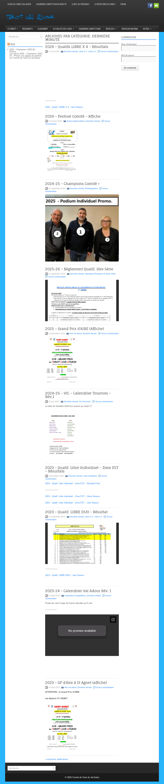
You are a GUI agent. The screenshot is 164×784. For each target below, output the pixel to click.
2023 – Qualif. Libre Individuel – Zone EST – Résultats (81, 469)
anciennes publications (56, 759)
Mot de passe (127, 55)
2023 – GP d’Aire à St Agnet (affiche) (76, 682)
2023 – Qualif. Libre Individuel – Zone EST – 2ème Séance (72, 496)
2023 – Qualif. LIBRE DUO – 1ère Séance (64, 575)
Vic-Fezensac (85, 401)
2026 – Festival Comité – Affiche (73, 116)
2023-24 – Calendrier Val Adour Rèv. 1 (78, 591)
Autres (147, 28)
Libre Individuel (90, 476)
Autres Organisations (76, 121)
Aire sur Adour (76, 333)
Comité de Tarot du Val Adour (85, 777)
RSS (13, 44)
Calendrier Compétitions (90, 28)
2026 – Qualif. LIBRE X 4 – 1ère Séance (64, 107)
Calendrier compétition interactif (51, 4)
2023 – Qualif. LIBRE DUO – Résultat (76, 512)
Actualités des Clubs (63, 28)
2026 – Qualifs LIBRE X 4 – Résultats (76, 46)
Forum (123, 4)
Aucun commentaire (109, 51)
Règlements (27, 28)
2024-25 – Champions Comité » (72, 183)
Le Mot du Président (80, 4)
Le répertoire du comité (104, 4)
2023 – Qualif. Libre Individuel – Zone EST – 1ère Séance (72, 502)
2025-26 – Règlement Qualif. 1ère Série (79, 269)
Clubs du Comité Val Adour (19, 4)
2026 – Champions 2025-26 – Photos (23, 50)
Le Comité (13, 28)
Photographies (91, 188)
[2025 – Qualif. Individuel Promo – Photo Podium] (82, 227)
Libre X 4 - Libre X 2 (87, 51)
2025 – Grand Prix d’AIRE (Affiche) (74, 328)
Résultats (111, 28)
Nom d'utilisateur (129, 44)
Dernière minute (71, 51)
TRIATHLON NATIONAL (129, 28)
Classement (43, 28)
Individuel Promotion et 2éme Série (100, 274)
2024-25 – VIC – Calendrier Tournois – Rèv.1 (78, 395)
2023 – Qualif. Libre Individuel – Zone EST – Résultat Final (72, 483)
